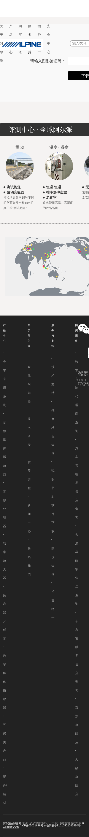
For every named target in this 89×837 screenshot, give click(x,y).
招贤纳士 (39, 39)
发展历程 (29, 475)
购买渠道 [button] (20, 39)
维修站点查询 (52, 431)
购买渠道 (76, 333)
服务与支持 (52, 336)
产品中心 (4, 333)
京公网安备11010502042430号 (62, 825)
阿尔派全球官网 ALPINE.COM (12, 825)
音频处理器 (4, 509)
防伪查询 (52, 561)
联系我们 (29, 561)
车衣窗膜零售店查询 (76, 655)
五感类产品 (4, 742)
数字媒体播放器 (4, 681)
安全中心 (48, 39)
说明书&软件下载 (52, 501)
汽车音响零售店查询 (76, 482)
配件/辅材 (5, 789)
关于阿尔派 (29, 336)
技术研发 (29, 431)
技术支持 (52, 380)
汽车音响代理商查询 (76, 396)
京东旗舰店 (76, 725)
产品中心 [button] (11, 39)
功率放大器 (4, 561)
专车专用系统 (4, 383)
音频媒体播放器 (4, 448)
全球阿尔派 (29, 384)
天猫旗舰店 (76, 777)
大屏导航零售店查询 (76, 569)
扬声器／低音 (4, 616)
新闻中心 (29, 518)
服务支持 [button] (29, 39)
